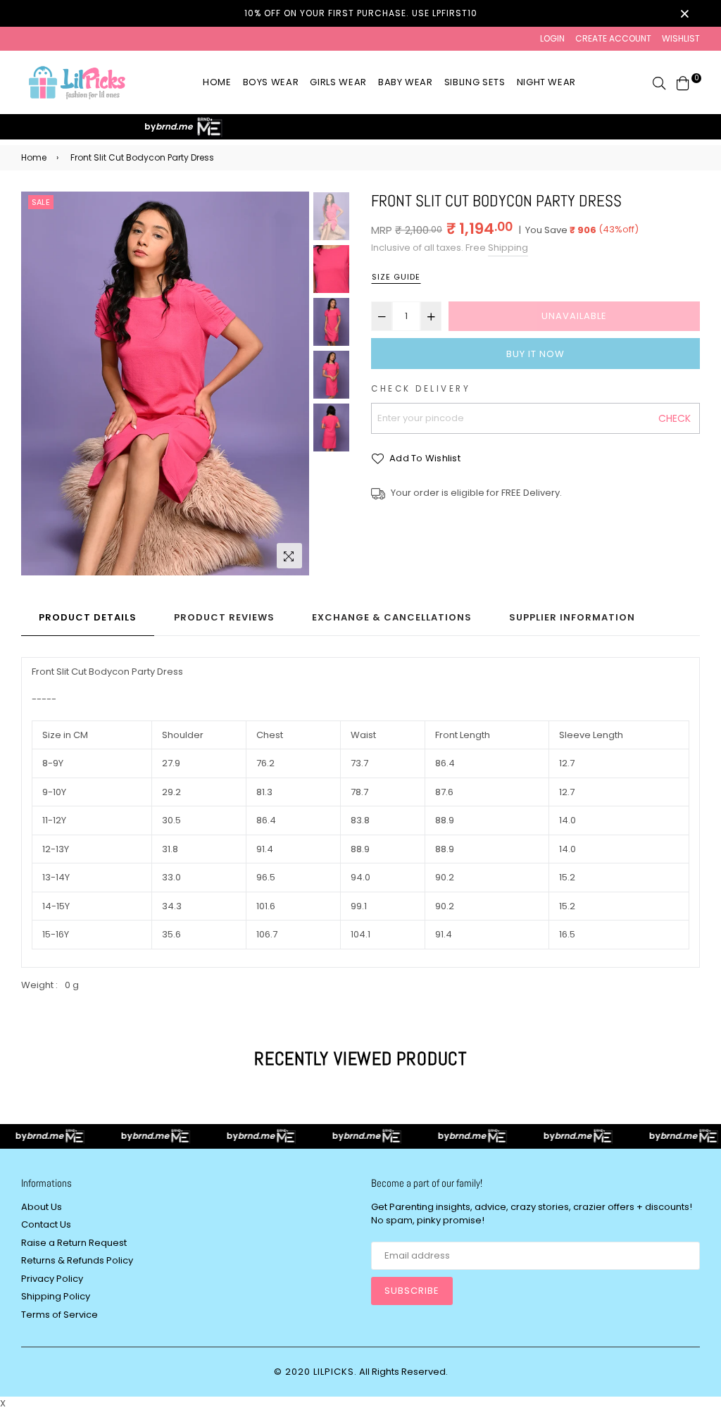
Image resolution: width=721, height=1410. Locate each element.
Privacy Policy (52, 1278)
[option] (165, 384)
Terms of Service (59, 1314)
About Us (41, 1207)
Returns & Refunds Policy (77, 1260)
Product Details (88, 617)
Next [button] (291, 384)
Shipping (508, 247)
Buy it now (535, 354)
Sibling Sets (475, 82)
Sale (41, 202)
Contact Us (46, 1224)
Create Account (613, 38)
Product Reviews (224, 617)
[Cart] (683, 82)
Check (674, 418)
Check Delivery (420, 388)
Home (217, 82)
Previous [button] (38, 384)
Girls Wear (338, 82)
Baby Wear (405, 82)
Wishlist (681, 38)
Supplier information (572, 617)
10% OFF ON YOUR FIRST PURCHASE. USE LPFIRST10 (360, 13)
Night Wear (547, 82)
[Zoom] (289, 555)
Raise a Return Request (74, 1242)
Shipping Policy (55, 1296)
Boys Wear (271, 82)
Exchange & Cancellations (392, 617)
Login (552, 38)
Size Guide (396, 276)
